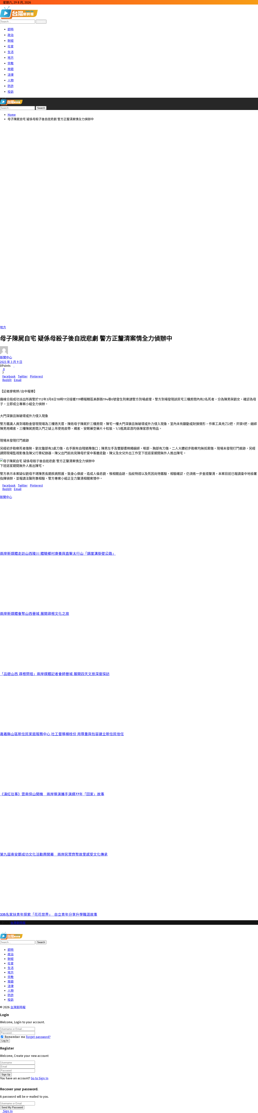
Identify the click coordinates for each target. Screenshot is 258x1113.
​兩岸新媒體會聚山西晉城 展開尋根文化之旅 (34, 614)
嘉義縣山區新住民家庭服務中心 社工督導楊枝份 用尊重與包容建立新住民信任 (62, 734)
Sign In (7, 1111)
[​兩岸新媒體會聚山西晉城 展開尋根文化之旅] (128, 583)
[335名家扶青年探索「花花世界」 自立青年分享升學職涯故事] (128, 884)
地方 (3, 327)
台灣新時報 (17, 923)
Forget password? (38, 1037)
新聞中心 (6, 357)
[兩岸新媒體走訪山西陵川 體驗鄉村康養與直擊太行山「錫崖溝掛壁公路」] (128, 523)
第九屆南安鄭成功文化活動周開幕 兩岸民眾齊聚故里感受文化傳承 (54, 854)
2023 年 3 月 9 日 (11, 362)
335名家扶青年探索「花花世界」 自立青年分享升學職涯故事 (48, 915)
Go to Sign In (39, 1078)
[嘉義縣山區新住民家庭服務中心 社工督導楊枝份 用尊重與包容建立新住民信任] (128, 704)
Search (41, 21)
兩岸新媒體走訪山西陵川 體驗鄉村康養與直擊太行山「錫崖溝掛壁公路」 (58, 554)
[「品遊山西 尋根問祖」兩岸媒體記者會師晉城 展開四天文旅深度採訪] (128, 643)
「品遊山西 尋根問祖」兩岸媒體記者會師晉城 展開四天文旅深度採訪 (55, 674)
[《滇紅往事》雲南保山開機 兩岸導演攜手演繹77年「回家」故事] (128, 764)
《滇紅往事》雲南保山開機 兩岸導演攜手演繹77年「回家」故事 (52, 794)
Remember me (15, 1037)
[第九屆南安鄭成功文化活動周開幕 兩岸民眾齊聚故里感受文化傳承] (128, 824)
